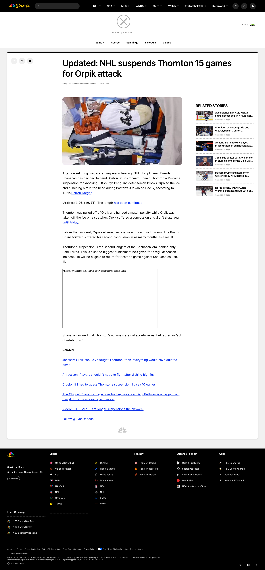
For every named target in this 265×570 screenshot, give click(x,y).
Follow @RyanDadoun (78, 419)
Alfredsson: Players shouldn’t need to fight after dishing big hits (108, 374)
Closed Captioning (32, 549)
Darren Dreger (81, 193)
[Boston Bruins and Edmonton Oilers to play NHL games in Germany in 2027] (204, 176)
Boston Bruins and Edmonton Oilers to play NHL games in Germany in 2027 (232, 174)
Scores (115, 42)
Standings (132, 42)
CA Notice (124, 549)
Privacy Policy (89, 549)
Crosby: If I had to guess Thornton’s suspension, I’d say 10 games (109, 384)
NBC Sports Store (54, 549)
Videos (167, 42)
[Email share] (30, 61)
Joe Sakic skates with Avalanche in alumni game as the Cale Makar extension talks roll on (234, 159)
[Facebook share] (14, 61)
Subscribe (13, 479)
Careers (20, 549)
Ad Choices (77, 549)
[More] (235, 6)
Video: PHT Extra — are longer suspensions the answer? (103, 409)
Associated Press (222, 120)
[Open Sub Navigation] (100, 6)
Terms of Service (137, 549)
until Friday (70, 222)
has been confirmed (128, 203)
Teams (98, 42)
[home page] (19, 6)
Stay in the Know (15, 467)
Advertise (11, 549)
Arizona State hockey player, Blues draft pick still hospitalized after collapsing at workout (233, 144)
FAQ (43, 549)
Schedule (150, 42)
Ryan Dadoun (71, 83)
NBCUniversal (23, 554)
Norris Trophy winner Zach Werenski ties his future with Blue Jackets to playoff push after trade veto (234, 189)
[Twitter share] (22, 61)
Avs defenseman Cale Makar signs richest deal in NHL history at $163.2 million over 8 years (233, 114)
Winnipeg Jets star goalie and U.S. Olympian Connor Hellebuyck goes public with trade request (232, 129)
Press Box (67, 549)
